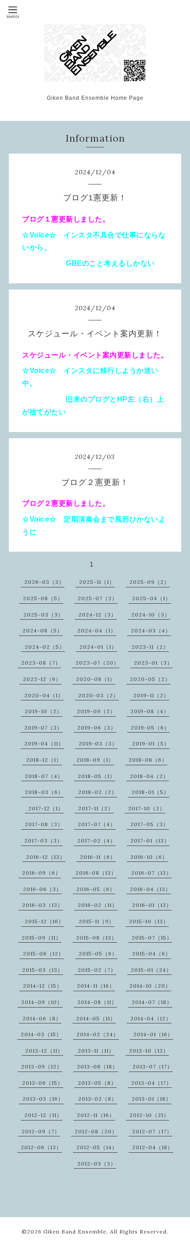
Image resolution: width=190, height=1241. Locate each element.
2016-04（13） (150, 889)
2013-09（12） (41, 1066)
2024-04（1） (96, 630)
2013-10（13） (149, 1050)
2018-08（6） (148, 759)
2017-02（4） (96, 840)
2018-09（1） (95, 759)
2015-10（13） (149, 921)
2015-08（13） (96, 937)
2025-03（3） (43, 614)
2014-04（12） (150, 1018)
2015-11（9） (96, 921)
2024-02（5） (45, 646)
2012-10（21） (149, 1115)
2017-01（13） (150, 840)
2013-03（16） (43, 1098)
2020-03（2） (98, 695)
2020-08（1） (95, 679)
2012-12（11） (43, 1115)
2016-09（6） (41, 872)
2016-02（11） (98, 905)
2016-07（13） (151, 872)
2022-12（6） (42, 679)
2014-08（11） (97, 1002)
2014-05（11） (96, 1018)
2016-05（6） (95, 889)
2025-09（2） (149, 582)
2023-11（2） (150, 646)
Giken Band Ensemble (74, 1231)
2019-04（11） (44, 743)
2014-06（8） (42, 1018)
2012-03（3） (96, 1163)
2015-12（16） (44, 921)
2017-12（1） (46, 808)
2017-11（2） (96, 808)
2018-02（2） (97, 792)
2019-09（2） (96, 711)
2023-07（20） (97, 662)
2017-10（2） (146, 808)
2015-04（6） (151, 953)
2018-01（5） (150, 792)
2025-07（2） (98, 598)
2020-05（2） (150, 679)
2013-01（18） (151, 1098)
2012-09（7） (41, 1131)
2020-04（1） (44, 695)
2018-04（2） (149, 776)
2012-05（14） (97, 1147)
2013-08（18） (97, 1066)
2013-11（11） (96, 1050)
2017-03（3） (43, 840)
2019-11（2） (151, 695)
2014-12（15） (42, 985)
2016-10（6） (149, 857)
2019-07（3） (43, 727)
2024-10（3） (150, 614)
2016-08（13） (96, 872)
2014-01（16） (153, 1034)
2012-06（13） (41, 1147)
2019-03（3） (98, 743)
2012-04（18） (152, 1147)
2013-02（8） (97, 1098)
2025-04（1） (151, 598)
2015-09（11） (41, 937)
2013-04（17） (151, 1082)
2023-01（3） (153, 662)
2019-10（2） (43, 711)
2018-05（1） (96, 776)
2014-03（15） (41, 1034)
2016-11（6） (98, 857)
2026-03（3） (44, 582)
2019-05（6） (150, 727)
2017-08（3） (44, 824)
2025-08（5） (43, 598)
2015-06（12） (43, 953)
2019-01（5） (151, 743)
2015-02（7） (97, 969)
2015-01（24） (151, 969)
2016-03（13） (42, 905)
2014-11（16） (96, 985)
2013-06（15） (42, 1082)
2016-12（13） (45, 857)
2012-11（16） (96, 1115)
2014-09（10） (42, 1002)
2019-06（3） (96, 727)
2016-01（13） (152, 905)
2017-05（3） (149, 824)
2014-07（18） (152, 1002)
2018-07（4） (44, 776)
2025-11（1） (97, 582)
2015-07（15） (152, 937)
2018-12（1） (44, 759)
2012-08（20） (96, 1131)
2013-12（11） (44, 1050)
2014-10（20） (150, 985)
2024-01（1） (98, 646)
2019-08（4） (149, 711)
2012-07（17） (152, 1131)
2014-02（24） (97, 1034)
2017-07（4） (97, 824)
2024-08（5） (43, 630)
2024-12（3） (97, 614)
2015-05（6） (98, 953)
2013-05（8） (97, 1082)
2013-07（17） (153, 1066)
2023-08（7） (41, 662)
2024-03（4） (151, 630)
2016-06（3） (42, 889)
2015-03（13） (42, 969)
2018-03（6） (44, 792)
